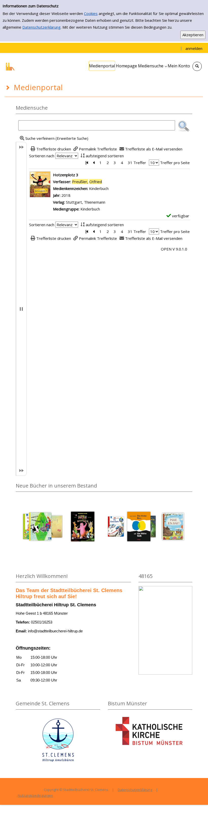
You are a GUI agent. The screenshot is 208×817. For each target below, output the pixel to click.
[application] (152, 66)
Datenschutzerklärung (41, 27)
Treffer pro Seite (175, 162)
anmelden (193, 48)
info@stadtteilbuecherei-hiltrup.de (55, 631)
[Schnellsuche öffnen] (197, 66)
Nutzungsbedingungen (35, 795)
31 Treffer (137, 162)
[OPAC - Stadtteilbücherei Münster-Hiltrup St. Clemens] (24, 65)
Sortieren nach (41, 155)
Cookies (91, 13)
